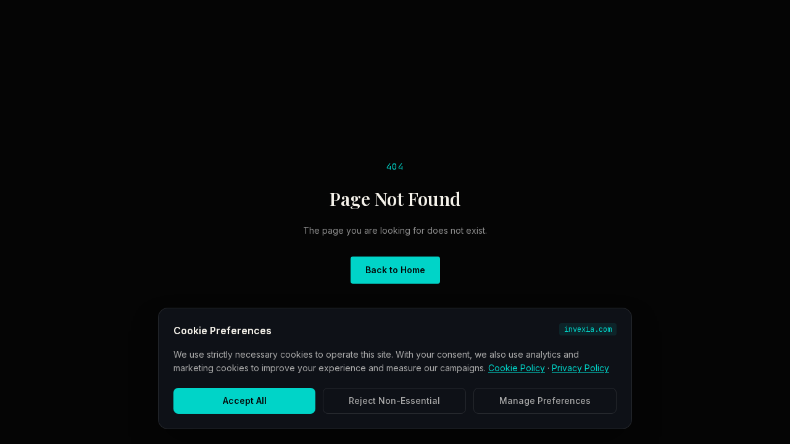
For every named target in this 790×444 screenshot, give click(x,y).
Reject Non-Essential (394, 400)
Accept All (245, 400)
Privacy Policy (580, 368)
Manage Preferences (545, 400)
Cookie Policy (516, 368)
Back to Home (395, 270)
